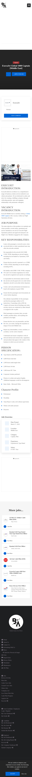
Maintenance (7, 665)
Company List (5, 690)
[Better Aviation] (4, 5)
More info (24, 774)
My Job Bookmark (6, 723)
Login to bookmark (8, 74)
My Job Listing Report (7, 740)
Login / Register (5, 711)
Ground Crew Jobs (6, 685)
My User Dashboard (7, 713)
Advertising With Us (9, 647)
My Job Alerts (5, 725)
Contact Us (6, 645)
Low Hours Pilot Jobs (7, 693)
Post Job (3, 701)
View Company (16, 115)
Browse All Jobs (6, 678)
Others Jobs (4, 688)
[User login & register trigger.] (2, 46)
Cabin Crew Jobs (6, 683)
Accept (12, 773)
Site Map (6, 668)
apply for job (18, 74)
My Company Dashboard (8, 745)
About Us (6, 642)
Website (8, 109)
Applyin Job (4, 698)
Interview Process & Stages (12, 652)
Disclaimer (6, 663)
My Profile (4, 716)
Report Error (7, 657)
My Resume (5, 728)
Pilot (17, 436)
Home (5, 639)
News (5, 650)
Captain (13, 436)
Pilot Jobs (4, 680)
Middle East (14, 430)
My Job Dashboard (6, 737)
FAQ (4, 655)
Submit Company (6, 747)
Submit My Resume (7, 730)
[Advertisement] (16, 25)
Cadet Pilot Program (7, 696)
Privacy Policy (7, 660)
